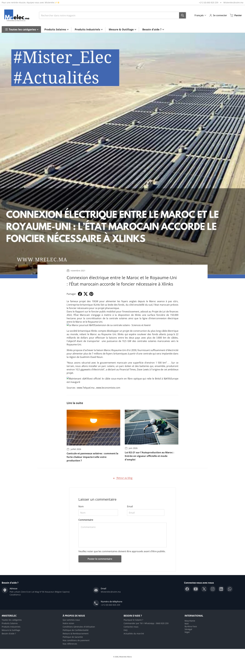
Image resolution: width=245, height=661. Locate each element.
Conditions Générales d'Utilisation (79, 626)
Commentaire (85, 519)
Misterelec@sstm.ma (233, 2)
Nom (81, 506)
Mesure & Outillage (11, 630)
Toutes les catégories (12, 620)
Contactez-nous (131, 626)
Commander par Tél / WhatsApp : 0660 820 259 (146, 623)
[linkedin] (221, 589)
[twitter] (204, 589)
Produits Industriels (11, 626)
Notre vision (68, 623)
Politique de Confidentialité (75, 630)
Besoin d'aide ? (9, 633)
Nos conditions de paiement (76, 640)
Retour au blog (124, 477)
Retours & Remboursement (75, 633)
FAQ (125, 630)
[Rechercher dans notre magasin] (182, 15)
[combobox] (112, 15)
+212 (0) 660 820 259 (208, 2)
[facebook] (187, 589)
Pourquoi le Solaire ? (133, 620)
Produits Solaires (10, 623)
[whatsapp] (230, 589)
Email (130, 506)
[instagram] (213, 589)
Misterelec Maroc (125, 657)
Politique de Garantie (73, 637)
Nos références (70, 643)
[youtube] (196, 589)
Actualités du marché (134, 633)
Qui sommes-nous (71, 620)
